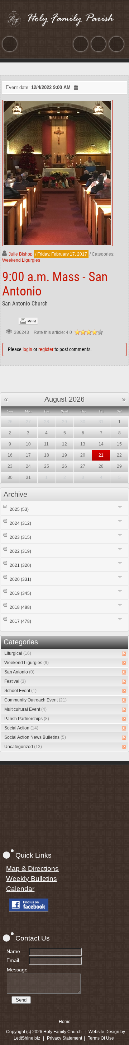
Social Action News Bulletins (35, 737)
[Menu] (10, 44)
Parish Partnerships (26, 718)
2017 (20, 621)
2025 (19, 509)
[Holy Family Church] (64, 17)
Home (65, 1021)
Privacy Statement (64, 1038)
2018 (20, 607)
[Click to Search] (116, 44)
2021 (20, 565)
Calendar (20, 888)
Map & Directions (32, 868)
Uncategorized (23, 746)
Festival (15, 681)
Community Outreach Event (35, 700)
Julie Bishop (21, 254)
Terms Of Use (101, 1038)
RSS (124, 654)
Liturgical (17, 653)
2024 (20, 523)
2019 (20, 593)
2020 (20, 579)
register (45, 349)
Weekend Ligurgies (21, 260)
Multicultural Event (25, 709)
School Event (20, 690)
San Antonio (19, 672)
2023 (20, 537)
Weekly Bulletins (31, 878)
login (27, 349)
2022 (20, 551)
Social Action (21, 728)
